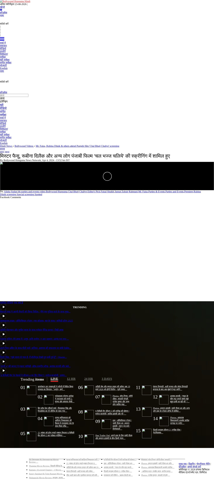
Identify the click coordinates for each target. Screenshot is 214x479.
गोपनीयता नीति (203, 464)
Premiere (188, 191)
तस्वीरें (3, 126)
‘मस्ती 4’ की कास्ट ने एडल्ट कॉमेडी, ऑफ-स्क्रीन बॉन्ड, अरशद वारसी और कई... (35, 366)
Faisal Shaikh (107, 191)
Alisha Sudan (10, 191)
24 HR (88, 378)
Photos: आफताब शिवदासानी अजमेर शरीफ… (157, 467)
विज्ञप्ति (191, 464)
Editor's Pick (94, 191)
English (4, 143)
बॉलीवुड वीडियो (111, 454)
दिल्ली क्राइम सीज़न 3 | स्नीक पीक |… (118, 471)
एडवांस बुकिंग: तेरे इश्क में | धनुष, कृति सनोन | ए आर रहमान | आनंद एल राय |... (34, 339)
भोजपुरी (3, 140)
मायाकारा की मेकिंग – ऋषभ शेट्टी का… (118, 475)
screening (11, 194)
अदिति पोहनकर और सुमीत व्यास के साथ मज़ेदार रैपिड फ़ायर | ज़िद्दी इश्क (31, 330)
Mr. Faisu (143, 191)
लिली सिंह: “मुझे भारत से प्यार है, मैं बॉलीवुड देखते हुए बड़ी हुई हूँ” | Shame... (33, 357)
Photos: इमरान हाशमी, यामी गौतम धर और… (157, 463)
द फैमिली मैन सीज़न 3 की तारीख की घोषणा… (120, 459)
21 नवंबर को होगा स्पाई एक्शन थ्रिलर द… (81, 463)
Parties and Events (174, 191)
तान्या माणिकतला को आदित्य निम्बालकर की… (82, 459)
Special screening (25, 194)
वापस (2, 148)
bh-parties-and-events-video (31, 191)
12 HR (71, 378)
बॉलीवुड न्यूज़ (72, 454)
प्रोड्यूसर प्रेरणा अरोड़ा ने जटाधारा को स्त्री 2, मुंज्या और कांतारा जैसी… (64, 399)
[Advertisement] (94, 249)
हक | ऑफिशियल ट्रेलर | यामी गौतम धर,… (119, 463)
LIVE (54, 378)
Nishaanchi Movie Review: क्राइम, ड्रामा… (47, 477)
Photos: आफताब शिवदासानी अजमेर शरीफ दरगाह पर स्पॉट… (179, 420)
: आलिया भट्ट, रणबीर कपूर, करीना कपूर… (156, 471)
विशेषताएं (4, 129)
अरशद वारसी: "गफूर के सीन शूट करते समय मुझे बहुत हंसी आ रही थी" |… (180, 399)
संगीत (2, 111)
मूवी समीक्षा (5, 134)
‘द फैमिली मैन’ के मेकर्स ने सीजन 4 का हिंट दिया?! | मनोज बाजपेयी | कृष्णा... (33, 375)
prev (2, 151)
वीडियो (3, 108)
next (7, 151)
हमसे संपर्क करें (194, 466)
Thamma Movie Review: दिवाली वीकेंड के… (46, 466)
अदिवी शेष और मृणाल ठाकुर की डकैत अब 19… (83, 467)
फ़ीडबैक (3, 12)
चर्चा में (3, 117)
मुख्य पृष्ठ (183, 464)
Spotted (38, 194)
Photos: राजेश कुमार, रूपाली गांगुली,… (155, 475)
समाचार (3, 120)
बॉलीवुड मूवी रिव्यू (36, 454)
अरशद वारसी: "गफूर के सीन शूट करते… (118, 467)
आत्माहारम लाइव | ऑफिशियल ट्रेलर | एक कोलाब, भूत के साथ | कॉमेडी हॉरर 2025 (36, 320)
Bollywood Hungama (56, 191)
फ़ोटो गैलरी (146, 454)
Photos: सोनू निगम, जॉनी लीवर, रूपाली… (156, 459)
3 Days (107, 378)
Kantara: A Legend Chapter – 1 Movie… (46, 470)
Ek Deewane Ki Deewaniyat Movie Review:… (44, 460)
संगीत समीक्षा (5, 137)
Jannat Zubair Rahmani (126, 191)
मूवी (1, 104)
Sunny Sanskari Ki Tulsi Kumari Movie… (46, 474)
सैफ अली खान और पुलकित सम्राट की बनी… (82, 475)
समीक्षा (3, 114)
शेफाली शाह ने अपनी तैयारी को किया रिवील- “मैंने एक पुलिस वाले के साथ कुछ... (35, 311)
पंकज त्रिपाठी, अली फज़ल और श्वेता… (80, 471)
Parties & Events (156, 191)
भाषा (2, 15)
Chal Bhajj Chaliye (77, 191)
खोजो (2, 7)
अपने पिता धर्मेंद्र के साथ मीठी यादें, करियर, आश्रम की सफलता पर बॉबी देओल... (35, 348)
